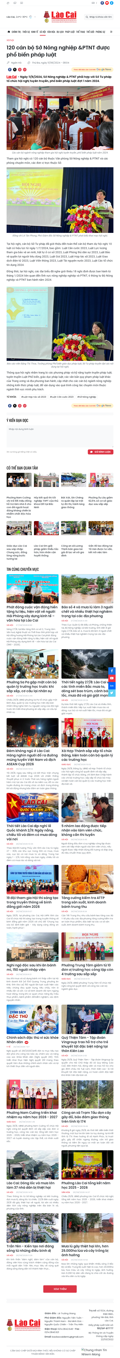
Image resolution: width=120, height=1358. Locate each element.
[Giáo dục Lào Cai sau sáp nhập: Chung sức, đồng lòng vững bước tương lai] (19, 532)
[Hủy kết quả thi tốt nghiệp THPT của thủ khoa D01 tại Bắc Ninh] (46, 484)
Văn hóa (51, 32)
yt (107, 3)
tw (112, 693)
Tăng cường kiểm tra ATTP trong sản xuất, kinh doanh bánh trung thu (83, 902)
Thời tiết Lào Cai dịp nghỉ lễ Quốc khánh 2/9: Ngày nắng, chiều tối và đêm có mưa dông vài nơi (32, 832)
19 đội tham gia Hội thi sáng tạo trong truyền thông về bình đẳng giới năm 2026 (32, 902)
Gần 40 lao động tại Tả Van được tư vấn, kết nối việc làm (100, 549)
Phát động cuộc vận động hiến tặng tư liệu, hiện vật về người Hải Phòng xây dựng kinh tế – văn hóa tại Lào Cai (32, 614)
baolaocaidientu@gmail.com (68, 1336)
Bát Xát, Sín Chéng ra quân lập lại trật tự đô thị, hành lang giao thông (72, 502)
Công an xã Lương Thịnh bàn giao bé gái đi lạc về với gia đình (72, 550)
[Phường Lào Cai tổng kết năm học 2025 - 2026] (87, 1165)
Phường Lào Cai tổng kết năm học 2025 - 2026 (85, 1185)
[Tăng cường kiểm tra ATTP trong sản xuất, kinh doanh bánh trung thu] (87, 879)
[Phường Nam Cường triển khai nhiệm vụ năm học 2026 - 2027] (33, 1094)
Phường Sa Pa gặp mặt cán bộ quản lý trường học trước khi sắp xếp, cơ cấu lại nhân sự (32, 686)
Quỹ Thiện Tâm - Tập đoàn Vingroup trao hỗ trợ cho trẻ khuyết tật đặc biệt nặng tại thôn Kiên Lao (84, 1044)
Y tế (8, 1046)
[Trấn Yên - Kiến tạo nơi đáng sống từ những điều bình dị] (33, 1228)
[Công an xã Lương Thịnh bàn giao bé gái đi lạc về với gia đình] (73, 532)
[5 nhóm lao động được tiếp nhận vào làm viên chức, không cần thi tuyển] (87, 807)
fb (102, 3)
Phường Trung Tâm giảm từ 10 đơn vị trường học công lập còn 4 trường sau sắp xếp (87, 969)
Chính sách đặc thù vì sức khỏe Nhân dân (33, 1040)
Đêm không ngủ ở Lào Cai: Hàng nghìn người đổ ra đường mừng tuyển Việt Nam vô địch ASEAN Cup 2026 (32, 757)
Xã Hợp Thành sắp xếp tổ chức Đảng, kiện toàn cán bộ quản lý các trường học (87, 755)
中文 (96, 3)
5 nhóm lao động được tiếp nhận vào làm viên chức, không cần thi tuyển (83, 830)
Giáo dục (66, 764)
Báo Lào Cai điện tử (60, 17)
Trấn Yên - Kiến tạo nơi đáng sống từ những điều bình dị (30, 1248)
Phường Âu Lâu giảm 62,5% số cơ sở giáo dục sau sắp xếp (101, 501)
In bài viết (20, 69)
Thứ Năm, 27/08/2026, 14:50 (8, 3)
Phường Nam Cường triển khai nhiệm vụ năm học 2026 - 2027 (32, 1115)
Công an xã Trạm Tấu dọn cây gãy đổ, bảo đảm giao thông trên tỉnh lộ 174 (86, 1117)
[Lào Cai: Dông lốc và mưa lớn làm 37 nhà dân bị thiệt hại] (33, 1165)
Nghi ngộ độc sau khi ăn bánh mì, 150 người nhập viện (31, 967)
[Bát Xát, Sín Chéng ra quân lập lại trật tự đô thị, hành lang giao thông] (73, 484)
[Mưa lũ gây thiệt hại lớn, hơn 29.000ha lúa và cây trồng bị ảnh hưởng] (87, 1228)
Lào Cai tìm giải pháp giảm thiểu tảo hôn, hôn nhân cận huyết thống (46, 550)
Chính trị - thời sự (21, 32)
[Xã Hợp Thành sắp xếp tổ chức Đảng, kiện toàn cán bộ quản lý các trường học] (87, 732)
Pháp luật (70, 32)
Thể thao (80, 32)
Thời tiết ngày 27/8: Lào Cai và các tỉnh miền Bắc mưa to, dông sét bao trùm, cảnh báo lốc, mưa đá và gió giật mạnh (86, 689)
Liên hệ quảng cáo (22, 3)
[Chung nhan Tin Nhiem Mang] (97, 1352)
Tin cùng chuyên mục (23, 569)
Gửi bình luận (102, 451)
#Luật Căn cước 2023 (61, 396)
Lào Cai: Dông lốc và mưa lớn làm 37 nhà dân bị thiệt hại (30, 1185)
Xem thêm (60, 1289)
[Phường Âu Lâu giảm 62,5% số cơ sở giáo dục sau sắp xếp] (101, 484)
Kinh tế (34, 32)
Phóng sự (100, 32)
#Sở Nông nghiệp (86, 396)
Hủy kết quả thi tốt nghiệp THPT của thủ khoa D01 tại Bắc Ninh (46, 502)
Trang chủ (9, 31)
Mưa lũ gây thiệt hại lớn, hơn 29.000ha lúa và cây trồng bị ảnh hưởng (84, 1250)
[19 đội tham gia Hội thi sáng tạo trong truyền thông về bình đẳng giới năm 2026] (33, 879)
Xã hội (43, 32)
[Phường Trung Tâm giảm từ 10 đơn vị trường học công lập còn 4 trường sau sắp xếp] (87, 947)
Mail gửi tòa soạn (15, 3)
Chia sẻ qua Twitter (15, 69)
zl (111, 3)
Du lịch (60, 32)
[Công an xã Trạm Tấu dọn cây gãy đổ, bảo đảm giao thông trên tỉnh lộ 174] (87, 1094)
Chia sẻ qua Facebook (10, 69)
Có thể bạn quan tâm (22, 467)
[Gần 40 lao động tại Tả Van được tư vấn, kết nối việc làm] (101, 532)
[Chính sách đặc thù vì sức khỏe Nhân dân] (33, 1019)
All (111, 31)
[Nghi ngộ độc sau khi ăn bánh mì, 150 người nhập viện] (33, 947)
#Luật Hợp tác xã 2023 (33, 396)
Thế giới (90, 32)
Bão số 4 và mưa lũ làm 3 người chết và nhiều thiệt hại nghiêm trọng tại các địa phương (87, 611)
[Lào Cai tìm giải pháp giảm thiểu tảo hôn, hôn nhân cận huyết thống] (46, 532)
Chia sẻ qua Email (24, 69)
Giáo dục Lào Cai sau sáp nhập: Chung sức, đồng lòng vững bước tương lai (17, 552)
